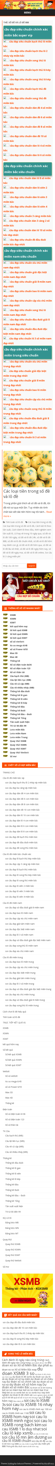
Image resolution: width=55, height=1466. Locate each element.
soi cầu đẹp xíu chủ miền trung (19, 994)
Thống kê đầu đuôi (20, 691)
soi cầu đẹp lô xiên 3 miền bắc (19, 891)
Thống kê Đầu (17, 706)
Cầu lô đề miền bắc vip (13, 778)
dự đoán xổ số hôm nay (26, 1384)
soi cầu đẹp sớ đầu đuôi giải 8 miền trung (25, 1000)
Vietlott (6, 1071)
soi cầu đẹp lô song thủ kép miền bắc (23, 875)
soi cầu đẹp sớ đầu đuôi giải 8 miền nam (24, 907)
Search (31, 565)
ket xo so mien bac (12, 1390)
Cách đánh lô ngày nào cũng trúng (23, 1360)
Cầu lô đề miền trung (13, 957)
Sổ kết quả (8, 1049)
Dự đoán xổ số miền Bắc (24, 1386)
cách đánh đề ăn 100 (39, 1363)
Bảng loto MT (11, 1233)
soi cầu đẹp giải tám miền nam (20, 923)
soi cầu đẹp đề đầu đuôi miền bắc (21, 842)
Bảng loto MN (12, 1228)
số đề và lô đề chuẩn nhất (20, 541)
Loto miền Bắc (17, 729)
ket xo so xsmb (14, 1392)
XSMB (13, 615)
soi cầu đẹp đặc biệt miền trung (20, 972)
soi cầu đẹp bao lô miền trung (19, 961)
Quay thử (7, 1239)
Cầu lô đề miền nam (12, 903)
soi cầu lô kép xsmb (24, 1431)
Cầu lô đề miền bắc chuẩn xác (17, 854)
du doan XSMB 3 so (22, 1371)
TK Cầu (6, 1131)
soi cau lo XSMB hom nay (23, 1414)
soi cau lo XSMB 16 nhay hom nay (27, 1406)
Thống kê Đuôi (17, 710)
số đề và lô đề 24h (27, 537)
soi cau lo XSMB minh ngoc (24, 1418)
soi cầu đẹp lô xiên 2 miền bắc (19, 886)
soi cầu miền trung (26, 1444)
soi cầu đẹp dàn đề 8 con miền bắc (22, 804)
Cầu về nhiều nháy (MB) (22, 687)
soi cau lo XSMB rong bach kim (27, 1422)
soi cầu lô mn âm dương (24, 1437)
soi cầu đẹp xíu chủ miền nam (19, 951)
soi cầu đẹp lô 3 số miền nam (19, 934)
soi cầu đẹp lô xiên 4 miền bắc (19, 896)
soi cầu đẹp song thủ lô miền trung (22, 1005)
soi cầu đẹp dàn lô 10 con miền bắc (22, 815)
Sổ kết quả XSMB (18, 630)
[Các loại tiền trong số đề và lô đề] (27, 470)
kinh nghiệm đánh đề (41, 1395)
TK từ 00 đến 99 (18, 725)
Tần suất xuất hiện (19, 722)
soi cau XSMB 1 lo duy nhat (24, 1426)
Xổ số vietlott (11, 1076)
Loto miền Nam (18, 733)
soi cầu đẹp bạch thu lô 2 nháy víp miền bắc (26, 782)
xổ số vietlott (17, 641)
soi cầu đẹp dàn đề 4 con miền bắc (22, 793)
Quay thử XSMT (18, 748)
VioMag (10, 1463)
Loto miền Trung (19, 737)
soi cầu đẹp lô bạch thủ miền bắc (21, 869)
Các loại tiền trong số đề (39, 522)
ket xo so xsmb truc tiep (33, 1392)
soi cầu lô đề (38, 1441)
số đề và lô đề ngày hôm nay (34, 548)
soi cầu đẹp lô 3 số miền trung (19, 983)
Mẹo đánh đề (18, 1401)
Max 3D (14, 653)
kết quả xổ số (16, 1397)
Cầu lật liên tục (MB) (20, 680)
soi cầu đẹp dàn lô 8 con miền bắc (21, 831)
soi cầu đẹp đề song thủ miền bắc (21, 848)
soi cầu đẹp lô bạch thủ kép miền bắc (23, 858)
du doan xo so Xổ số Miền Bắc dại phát (26, 1364)
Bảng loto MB (12, 1222)
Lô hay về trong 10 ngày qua (27, 533)
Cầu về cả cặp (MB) (19, 683)
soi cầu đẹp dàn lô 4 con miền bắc (21, 820)
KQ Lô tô (7, 1218)
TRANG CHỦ (9, 772)
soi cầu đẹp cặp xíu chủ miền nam (21, 918)
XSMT (13, 622)
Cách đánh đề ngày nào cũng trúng (25, 1361)
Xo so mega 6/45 (18, 645)
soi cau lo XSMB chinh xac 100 (33, 1409)
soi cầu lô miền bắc (40, 1434)
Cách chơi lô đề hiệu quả (14, 1011)
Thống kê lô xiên (19, 699)
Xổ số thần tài (17, 672)
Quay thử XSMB (18, 741)
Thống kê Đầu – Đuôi (21, 714)
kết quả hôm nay (19, 626)
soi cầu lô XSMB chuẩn (27, 1439)
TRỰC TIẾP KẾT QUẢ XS (14, 1022)
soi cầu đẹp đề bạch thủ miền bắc (21, 837)
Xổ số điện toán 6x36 (21, 664)
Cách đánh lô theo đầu (23, 529)
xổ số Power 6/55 (19, 649)
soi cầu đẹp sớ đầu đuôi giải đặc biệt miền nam (27, 940)
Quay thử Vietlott (19, 752)
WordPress (49, 1463)
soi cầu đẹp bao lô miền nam (19, 913)
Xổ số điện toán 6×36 (15, 1114)
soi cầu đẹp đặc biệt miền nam (20, 929)
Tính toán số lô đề (14, 522)
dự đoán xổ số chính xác (21, 1381)
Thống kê (15, 660)
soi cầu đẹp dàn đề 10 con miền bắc (22, 809)
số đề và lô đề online (34, 552)
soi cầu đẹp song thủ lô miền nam (21, 945)
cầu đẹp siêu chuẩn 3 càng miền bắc (30, 216)
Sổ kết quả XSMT (18, 638)
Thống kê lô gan (18, 695)
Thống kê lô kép (18, 702)
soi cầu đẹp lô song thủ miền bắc (21, 880)
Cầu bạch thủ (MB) (19, 676)
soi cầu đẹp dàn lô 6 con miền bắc (21, 826)
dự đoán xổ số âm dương (41, 1387)
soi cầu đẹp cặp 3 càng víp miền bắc (22, 864)
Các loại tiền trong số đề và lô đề (26, 493)
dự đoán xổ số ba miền (17, 1379)
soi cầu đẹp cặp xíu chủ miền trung (21, 967)
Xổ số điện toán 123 (20, 668)
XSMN (13, 618)
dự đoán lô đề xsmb (22, 1376)
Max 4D (14, 657)
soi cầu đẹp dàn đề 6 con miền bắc (22, 798)
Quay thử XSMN (18, 744)
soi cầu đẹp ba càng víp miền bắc (21, 787)
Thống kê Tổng (18, 718)
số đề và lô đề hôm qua (30, 545)
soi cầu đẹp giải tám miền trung (20, 978)
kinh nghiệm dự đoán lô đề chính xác (26, 1393)
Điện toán (7, 1109)
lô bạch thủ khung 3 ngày (32, 1398)
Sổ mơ (13, 756)
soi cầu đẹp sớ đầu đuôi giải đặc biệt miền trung (28, 989)
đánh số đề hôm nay (30, 1446)
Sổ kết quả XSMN (19, 634)
